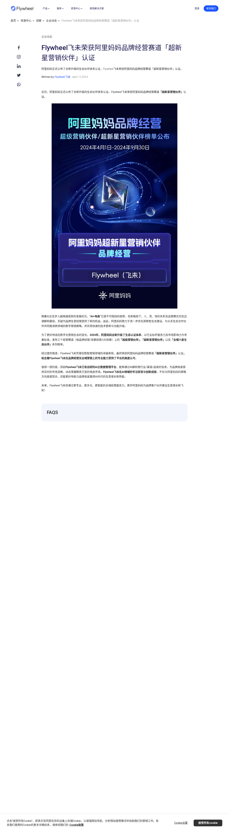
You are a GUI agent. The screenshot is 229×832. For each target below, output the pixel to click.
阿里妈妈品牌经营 (143, 92)
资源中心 (26, 20)
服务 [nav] (59, 8)
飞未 (124, 92)
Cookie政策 (76, 824)
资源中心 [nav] (75, 8)
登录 (197, 8)
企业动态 (51, 20)
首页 (13, 20)
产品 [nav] (45, 8)
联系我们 (211, 8)
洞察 (38, 20)
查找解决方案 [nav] (97, 8)
